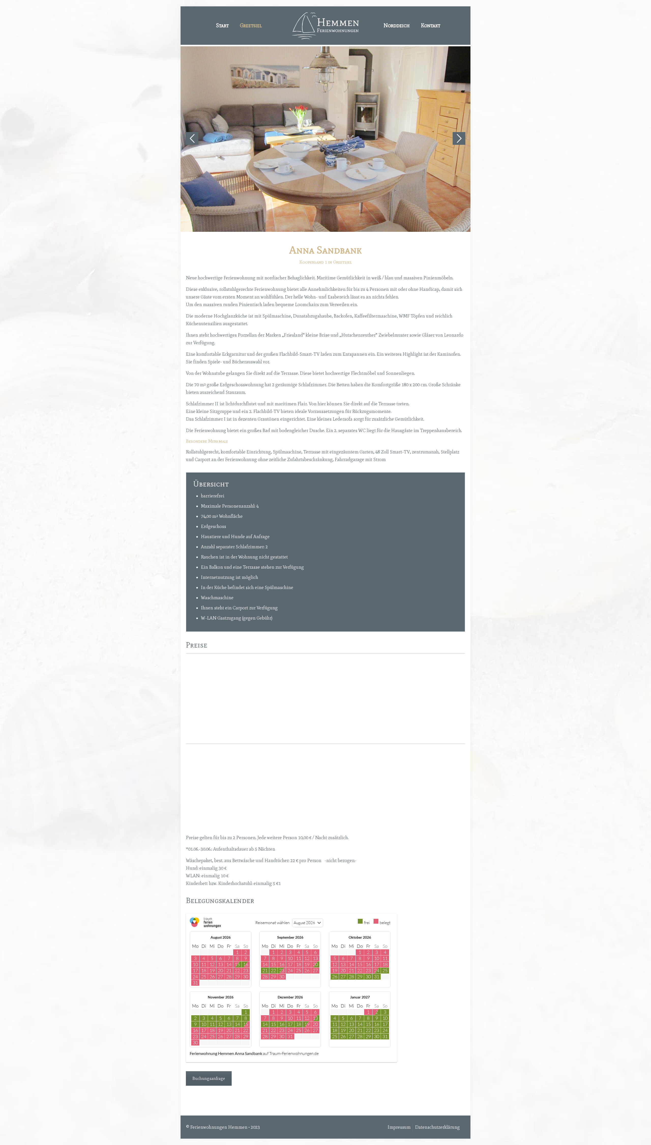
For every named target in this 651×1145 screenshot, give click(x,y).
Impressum (399, 1127)
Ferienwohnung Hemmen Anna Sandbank (226, 1053)
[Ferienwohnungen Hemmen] (325, 25)
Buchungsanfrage (209, 1078)
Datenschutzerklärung (437, 1127)
